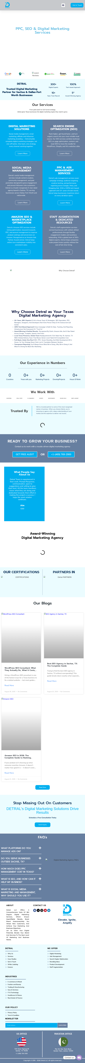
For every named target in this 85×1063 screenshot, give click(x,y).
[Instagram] (41, 910)
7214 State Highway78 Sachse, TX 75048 (21, 1050)
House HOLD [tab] (63, 398)
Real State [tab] (19, 398)
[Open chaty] (79, 1057)
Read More (9, 685)
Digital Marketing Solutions (22, 127)
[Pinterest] (45, 910)
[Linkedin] (48, 910)
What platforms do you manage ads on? (16, 849)
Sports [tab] (41, 398)
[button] (63, 5)
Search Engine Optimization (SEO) (63, 127)
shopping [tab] (9, 398)
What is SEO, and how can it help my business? (18, 880)
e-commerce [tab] (30, 398)
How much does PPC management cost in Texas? (17, 870)
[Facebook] (34, 910)
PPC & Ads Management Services (64, 170)
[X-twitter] (38, 910)
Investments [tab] (51, 398)
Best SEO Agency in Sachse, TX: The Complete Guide (62, 664)
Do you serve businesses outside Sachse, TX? (15, 860)
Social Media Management (21, 169)
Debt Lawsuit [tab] (74, 398)
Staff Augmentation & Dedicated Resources (64, 220)
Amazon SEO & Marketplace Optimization (21, 220)
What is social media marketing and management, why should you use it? (18, 892)
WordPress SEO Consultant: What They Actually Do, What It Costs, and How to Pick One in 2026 (20, 670)
